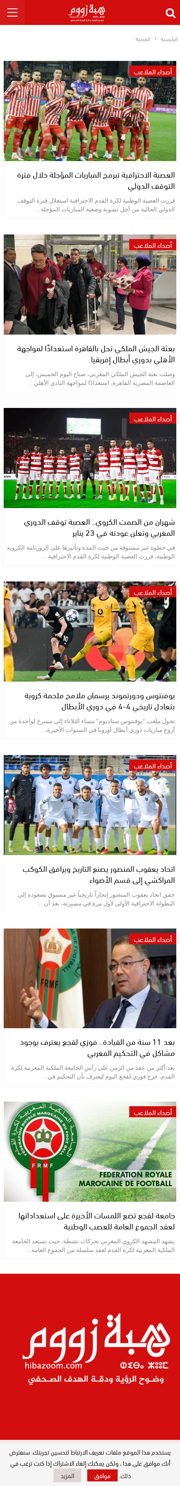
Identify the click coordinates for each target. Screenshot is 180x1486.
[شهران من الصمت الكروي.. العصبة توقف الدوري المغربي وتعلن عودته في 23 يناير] (90, 458)
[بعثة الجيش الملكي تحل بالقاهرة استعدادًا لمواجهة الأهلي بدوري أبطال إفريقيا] (90, 284)
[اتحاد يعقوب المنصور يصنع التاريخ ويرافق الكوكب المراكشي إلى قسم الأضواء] (90, 805)
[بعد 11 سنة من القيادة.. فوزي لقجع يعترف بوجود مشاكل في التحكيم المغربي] (90, 979)
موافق (102, 1475)
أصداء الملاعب (153, 71)
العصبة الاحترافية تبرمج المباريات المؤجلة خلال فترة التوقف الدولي (96, 179)
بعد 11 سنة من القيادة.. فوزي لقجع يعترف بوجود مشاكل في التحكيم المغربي (97, 1046)
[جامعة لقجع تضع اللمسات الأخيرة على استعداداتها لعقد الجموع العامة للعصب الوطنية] (90, 1152)
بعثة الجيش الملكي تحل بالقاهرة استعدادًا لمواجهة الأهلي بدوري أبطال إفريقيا (96, 353)
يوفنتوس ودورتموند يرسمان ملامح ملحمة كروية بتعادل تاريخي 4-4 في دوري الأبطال (99, 700)
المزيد (67, 1475)
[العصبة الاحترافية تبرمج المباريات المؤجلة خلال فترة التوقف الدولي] (90, 111)
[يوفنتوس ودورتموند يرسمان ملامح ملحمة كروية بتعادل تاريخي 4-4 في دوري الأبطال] (90, 631)
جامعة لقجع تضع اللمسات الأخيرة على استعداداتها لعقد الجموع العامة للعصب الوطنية (96, 1220)
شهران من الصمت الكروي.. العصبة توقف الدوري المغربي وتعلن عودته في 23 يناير (99, 526)
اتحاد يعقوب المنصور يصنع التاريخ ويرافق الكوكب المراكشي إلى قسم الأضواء (99, 873)
